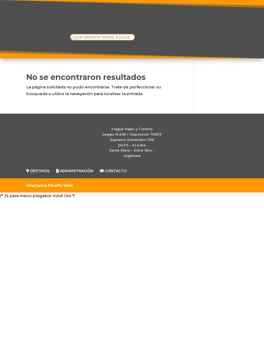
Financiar (242, 337)
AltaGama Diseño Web (49, 185)
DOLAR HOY (230, 21)
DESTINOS (118, 19)
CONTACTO (134, 27)
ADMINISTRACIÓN (168, 19)
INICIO (86, 19)
